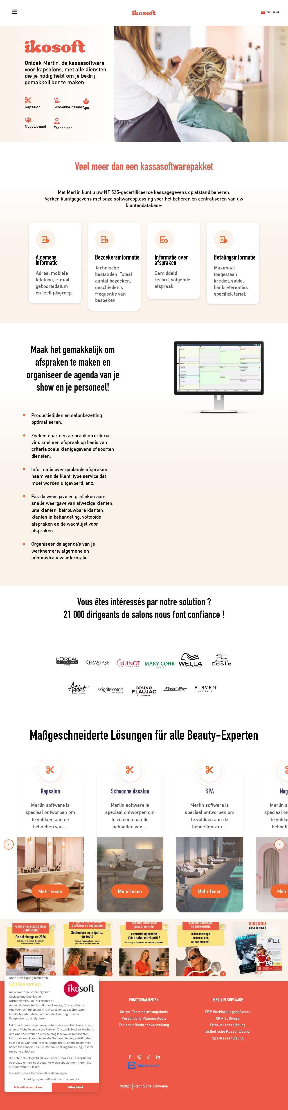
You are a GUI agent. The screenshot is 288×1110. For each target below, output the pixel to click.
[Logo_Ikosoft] (144, 12)
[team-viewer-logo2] (144, 1063)
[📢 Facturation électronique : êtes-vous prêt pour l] (30, 949)
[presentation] (9, 844)
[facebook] (129, 1057)
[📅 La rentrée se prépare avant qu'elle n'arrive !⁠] (144, 949)
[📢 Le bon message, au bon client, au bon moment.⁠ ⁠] (200, 949)
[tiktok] (148, 1057)
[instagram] (139, 1057)
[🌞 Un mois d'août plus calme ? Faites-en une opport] (87, 949)
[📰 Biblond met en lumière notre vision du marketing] (257, 949)
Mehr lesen (50, 891)
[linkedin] (158, 1057)
